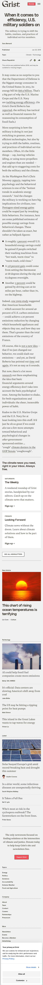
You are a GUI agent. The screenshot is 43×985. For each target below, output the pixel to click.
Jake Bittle (6, 698)
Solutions (5, 879)
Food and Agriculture (10, 888)
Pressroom (6, 917)
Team (4, 905)
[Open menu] (39, 4)
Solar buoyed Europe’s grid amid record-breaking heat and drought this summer (21, 767)
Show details (31, 967)
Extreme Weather (8, 885)
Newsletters (6, 932)
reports (16, 180)
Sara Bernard (7, 43)
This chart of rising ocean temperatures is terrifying (19, 609)
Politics (5, 876)
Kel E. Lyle (6, 802)
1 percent (22, 241)
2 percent (20, 283)
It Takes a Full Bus (12, 798)
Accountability (7, 882)
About (4, 902)
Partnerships (6, 914)
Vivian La (5, 727)
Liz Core (5, 620)
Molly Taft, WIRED (8, 681)
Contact (5, 908)
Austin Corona (11, 777)
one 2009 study (19, 301)
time (32, 361)
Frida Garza (6, 820)
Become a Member (9, 938)
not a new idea (30, 346)
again (5, 365)
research (7, 375)
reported (7, 110)
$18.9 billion (25, 90)
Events (4, 935)
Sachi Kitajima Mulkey (10, 791)
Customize (20, 980)
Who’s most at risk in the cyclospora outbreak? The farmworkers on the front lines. (19, 812)
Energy (4, 872)
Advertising (6, 941)
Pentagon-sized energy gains (18, 207)
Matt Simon (6, 712)
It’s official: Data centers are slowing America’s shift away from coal (21, 691)
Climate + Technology (33, 55)
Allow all (21, 974)
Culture (13, 620)
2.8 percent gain (16, 266)
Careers (5, 911)
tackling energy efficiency (20, 102)
